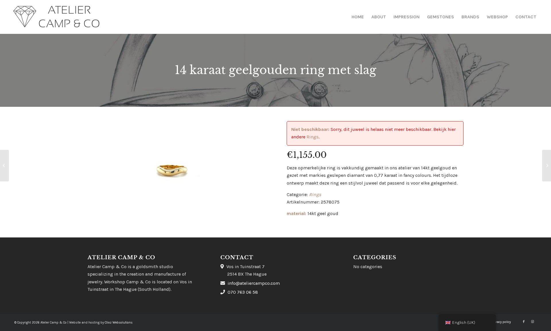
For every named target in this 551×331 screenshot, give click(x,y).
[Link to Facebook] (523, 322)
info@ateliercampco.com (254, 283)
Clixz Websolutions (119, 322)
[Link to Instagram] (532, 322)
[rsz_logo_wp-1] (56, 17)
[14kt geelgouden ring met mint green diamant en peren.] (546, 165)
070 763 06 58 (243, 292)
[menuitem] (358, 17)
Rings (312, 137)
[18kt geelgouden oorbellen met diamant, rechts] (4, 165)
